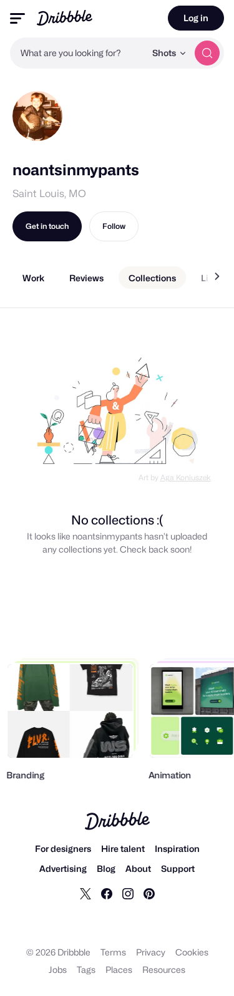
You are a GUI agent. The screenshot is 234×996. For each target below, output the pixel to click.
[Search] (207, 53)
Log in (195, 17)
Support (178, 868)
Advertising (63, 868)
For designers (63, 848)
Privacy (150, 952)
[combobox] (78, 53)
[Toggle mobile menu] (17, 18)
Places (118, 969)
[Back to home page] (64, 18)
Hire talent (123, 848)
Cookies (191, 952)
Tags (86, 969)
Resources (163, 969)
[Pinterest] (149, 893)
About (138, 868)
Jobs (58, 969)
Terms (113, 952)
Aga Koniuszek (185, 477)
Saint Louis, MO (49, 194)
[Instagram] (128, 893)
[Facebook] (106, 893)
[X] (85, 893)
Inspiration (177, 848)
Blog (106, 868)
